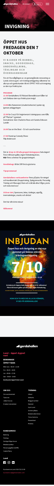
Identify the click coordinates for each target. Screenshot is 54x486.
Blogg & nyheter (33, 401)
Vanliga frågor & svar (10, 441)
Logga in (38, 4)
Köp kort (30, 404)
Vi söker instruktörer (9, 404)
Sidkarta (31, 397)
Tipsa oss (6, 397)
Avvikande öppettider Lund (13, 380)
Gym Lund (31, 407)
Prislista (30, 424)
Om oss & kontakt (9, 394)
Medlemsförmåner (34, 414)
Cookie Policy (7, 451)
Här (5, 157)
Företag (5, 438)
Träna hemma (33, 417)
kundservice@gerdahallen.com (14, 473)
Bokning (6, 435)
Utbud (30, 394)
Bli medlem (26, 4)
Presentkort (32, 420)
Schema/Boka (33, 411)
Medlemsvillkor (8, 444)
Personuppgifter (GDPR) (11, 448)
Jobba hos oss (7, 401)
